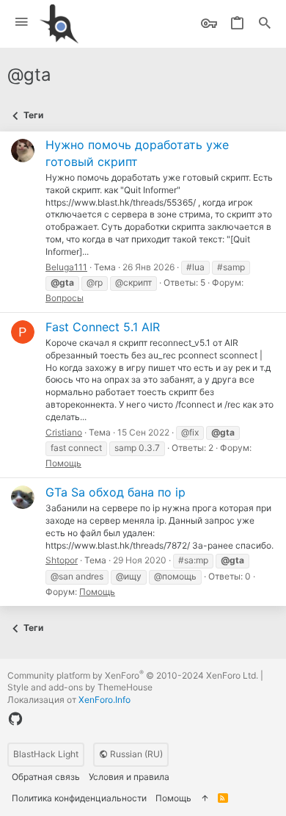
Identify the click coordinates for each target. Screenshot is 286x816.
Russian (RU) (135, 753)
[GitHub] (15, 719)
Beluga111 (66, 266)
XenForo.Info (104, 699)
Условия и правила (129, 776)
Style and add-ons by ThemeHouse (80, 687)
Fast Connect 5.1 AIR (102, 326)
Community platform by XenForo (132, 675)
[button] (21, 22)
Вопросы (64, 297)
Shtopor (61, 560)
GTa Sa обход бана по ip (115, 492)
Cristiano (63, 432)
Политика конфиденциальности (79, 798)
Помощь (63, 463)
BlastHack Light (45, 753)
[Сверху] (204, 798)
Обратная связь (46, 776)
